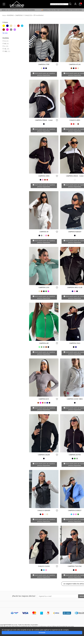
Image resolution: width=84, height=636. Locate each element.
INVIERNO (10, 15)
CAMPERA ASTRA (75, 455)
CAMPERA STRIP (43, 64)
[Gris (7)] (12, 30)
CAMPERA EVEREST (74, 510)
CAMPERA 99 (43, 232)
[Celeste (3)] (23, 26)
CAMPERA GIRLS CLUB (74, 287)
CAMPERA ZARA (43, 176)
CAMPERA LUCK (44, 287)
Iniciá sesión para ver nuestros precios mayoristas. (44, 74)
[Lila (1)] (15, 30)
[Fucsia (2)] (8, 30)
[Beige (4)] (12, 26)
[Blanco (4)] (15, 26)
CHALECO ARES (74, 120)
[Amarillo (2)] (4, 26)
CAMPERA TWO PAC (75, 566)
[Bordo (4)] (19, 26)
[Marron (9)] (4, 30)
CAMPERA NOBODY (74, 232)
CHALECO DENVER (43, 510)
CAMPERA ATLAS (75, 64)
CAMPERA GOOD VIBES (75, 399)
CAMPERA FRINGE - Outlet (44, 120)
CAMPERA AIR (44, 343)
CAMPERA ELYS (44, 399)
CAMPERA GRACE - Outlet (74, 176)
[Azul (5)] (8, 26)
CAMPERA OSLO (74, 343)
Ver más (5, 33)
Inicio (4, 15)
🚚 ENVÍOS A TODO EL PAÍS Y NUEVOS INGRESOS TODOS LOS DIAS (56, 10)
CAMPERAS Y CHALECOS (23, 15)
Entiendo (42, 632)
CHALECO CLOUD (44, 566)
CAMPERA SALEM (44, 455)
